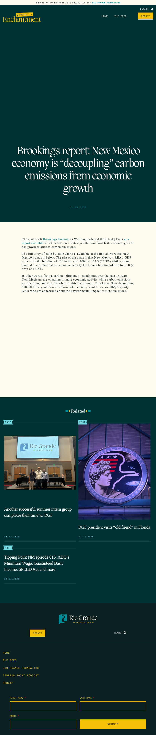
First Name (18, 697)
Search (145, 8)
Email (14, 715)
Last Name (87, 697)
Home (105, 16)
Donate (145, 16)
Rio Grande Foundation (106, 2)
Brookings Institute (56, 239)
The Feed (120, 16)
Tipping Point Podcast (21, 675)
